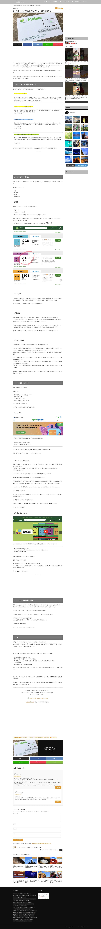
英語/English (21, 919)
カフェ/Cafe (33, 895)
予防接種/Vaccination (27, 909)
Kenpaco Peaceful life (76, 926)
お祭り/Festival (23, 893)
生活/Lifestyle (53, 737)
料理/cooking (15, 915)
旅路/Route (21, 915)
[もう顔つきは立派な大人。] (84, 127)
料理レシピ (61, 1)
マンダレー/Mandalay (27, 902)
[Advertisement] (38, 57)
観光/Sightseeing (16, 920)
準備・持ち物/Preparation (18, 917)
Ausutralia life (16, 737)
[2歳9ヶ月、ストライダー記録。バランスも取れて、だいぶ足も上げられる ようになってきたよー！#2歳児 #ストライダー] (76, 88)
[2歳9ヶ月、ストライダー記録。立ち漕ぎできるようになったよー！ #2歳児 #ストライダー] (76, 71)
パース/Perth (15, 900)
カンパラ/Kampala (16, 897)
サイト (14, 834)
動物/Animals (15, 912)
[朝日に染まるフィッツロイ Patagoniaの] (76, 159)
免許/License (34, 910)
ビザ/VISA (21, 900)
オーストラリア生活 (53, 1)
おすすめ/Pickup (16, 893)
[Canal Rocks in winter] (68, 119)
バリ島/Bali (34, 898)
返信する (58, 787)
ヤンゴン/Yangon (30, 903)
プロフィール (78, 1)
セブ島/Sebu (23, 897)
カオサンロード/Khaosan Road (24, 895)
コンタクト (85, 1)
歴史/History (31, 915)
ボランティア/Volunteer (17, 902)
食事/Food (29, 920)
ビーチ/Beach (26, 900)
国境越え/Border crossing (30, 912)
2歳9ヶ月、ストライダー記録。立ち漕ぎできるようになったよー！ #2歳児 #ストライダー (76, 79)
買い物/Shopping (23, 920)
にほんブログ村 (30, 702)
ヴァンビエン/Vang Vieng (17, 907)
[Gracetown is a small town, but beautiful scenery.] (84, 159)
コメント (15, 813)
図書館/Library (21, 912)
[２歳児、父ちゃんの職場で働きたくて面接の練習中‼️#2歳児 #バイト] (76, 54)
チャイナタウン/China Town (18, 898)
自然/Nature (15, 919)
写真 (72, 1)
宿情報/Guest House (17, 914)
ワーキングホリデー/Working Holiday (36, 737)
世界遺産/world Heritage (17, 909)
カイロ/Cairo (15, 895)
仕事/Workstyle (16, 910)
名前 (14, 823)
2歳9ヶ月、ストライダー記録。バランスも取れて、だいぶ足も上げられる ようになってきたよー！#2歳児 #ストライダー (76, 97)
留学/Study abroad (33, 917)
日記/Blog (47, 737)
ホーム (45, 1)
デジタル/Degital (24, 737)
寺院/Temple (24, 914)
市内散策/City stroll (31, 914)
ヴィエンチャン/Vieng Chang (28, 907)
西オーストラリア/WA (28, 919)
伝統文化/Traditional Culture (25, 910)
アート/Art (29, 893)
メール (15, 829)
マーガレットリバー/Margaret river (19, 903)
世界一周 (67, 1)
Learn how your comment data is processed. (41, 843)
